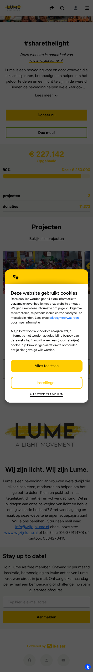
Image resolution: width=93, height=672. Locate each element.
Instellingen (47, 382)
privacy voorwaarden (64, 317)
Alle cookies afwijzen (46, 394)
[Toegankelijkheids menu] (88, 667)
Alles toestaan (47, 366)
